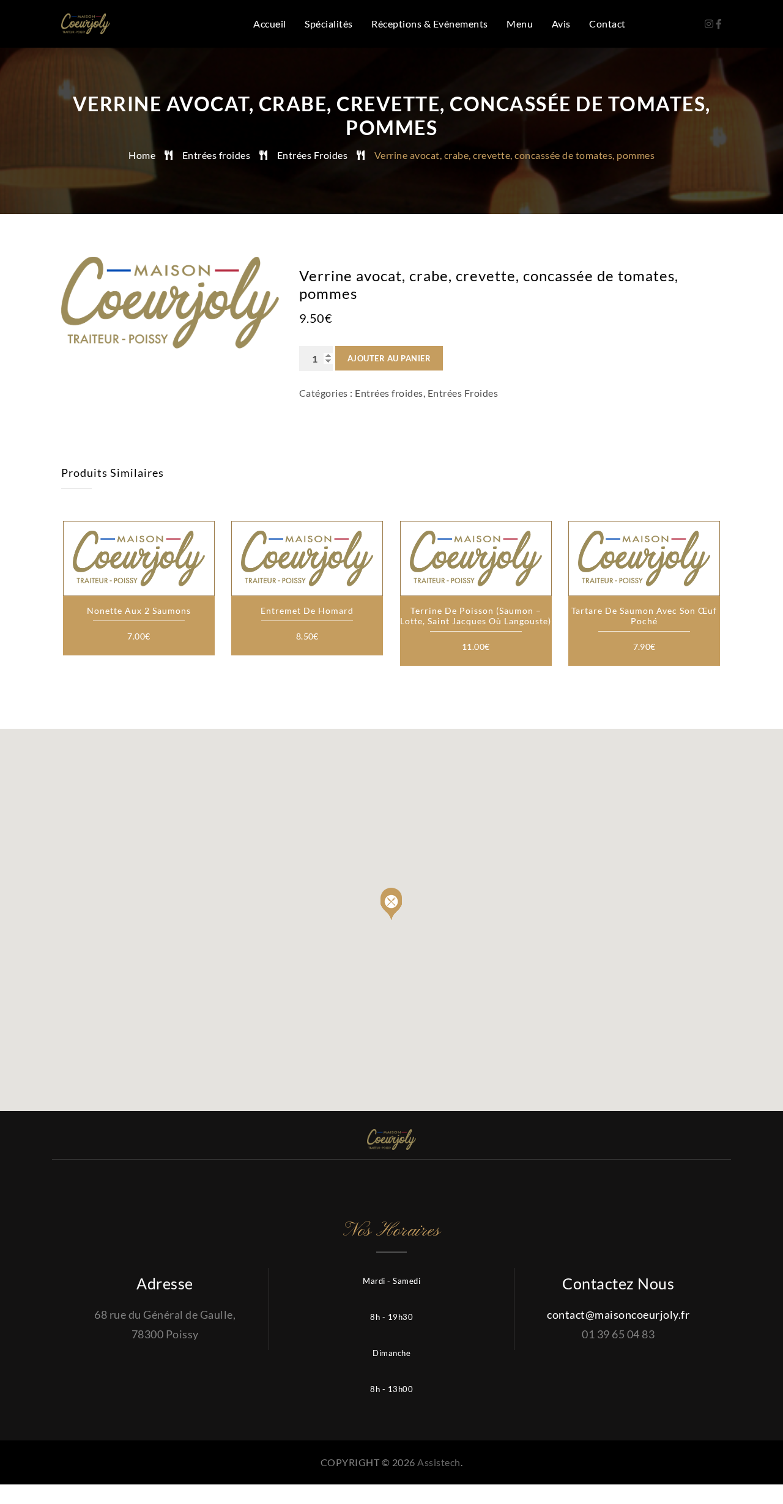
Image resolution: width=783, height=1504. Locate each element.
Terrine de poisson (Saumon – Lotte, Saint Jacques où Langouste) (475, 615)
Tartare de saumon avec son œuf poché (644, 615)
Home (141, 155)
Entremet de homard (307, 610)
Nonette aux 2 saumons (139, 610)
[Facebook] (719, 23)
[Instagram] (710, 23)
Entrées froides (216, 155)
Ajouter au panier (389, 358)
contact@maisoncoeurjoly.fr (618, 1314)
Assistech (439, 1462)
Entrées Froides (312, 155)
